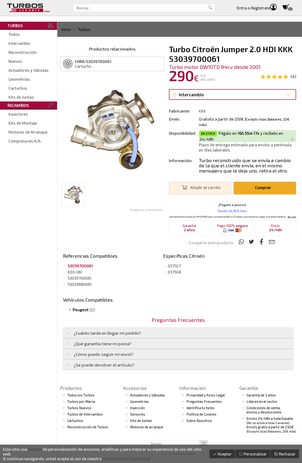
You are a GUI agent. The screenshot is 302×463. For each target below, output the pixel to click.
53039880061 (80, 284)
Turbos (84, 29)
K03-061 (75, 271)
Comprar (263, 187)
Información (192, 388)
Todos (14, 34)
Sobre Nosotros (199, 420)
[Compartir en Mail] (271, 241)
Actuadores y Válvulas (28, 70)
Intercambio (19, 43)
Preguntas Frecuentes (204, 401)
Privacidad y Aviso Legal (205, 395)
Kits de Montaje (22, 123)
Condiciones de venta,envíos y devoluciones (264, 410)
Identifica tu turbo (200, 408)
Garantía (248, 388)
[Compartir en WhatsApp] (242, 241)
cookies (35, 449)
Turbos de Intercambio (85, 414)
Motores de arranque (146, 427)
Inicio (66, 29)
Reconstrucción (22, 52)
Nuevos (15, 61)
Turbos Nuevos (79, 408)
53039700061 (79, 278)
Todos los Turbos (80, 395)
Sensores (137, 414)
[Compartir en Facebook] (262, 241)
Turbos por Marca (81, 401)
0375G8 (174, 271)
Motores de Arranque (27, 132)
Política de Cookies (201, 414)
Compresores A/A (24, 141)
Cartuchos (17, 88)
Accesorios (135, 388)
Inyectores (18, 114)
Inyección (137, 408)
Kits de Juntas (21, 97)
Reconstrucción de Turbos (87, 427)
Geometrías (19, 79)
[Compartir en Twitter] (252, 241)
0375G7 (174, 265)
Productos (71, 388)
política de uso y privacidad (126, 458)
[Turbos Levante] (28, 7)
